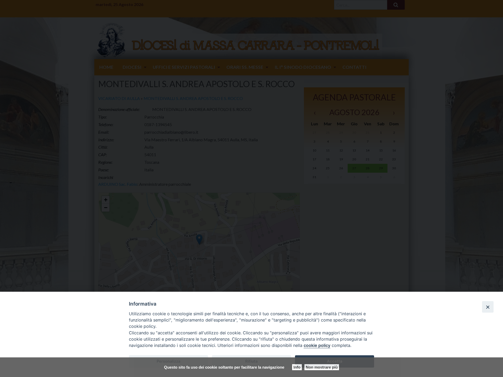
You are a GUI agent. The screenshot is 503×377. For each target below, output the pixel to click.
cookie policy (317, 345)
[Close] (488, 307)
